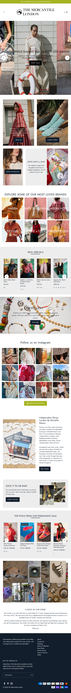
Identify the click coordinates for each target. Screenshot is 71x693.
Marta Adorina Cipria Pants (43, 281)
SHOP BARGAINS (12, 172)
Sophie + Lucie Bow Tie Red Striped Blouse (26, 281)
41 (65, 287)
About (39, 639)
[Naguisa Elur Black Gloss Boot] (60, 268)
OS (4, 287)
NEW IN (19, 140)
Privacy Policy (41, 650)
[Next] (67, 58)
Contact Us (40, 641)
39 (60, 287)
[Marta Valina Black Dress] (10, 268)
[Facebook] (4, 683)
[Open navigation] (4, 12)
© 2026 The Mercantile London (13, 687)
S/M (38, 287)
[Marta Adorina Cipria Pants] (44, 268)
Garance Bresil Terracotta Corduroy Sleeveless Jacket (60, 545)
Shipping (40, 644)
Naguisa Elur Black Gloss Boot (59, 281)
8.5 (40, 551)
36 (54, 287)
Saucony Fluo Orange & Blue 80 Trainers (43, 544)
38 (58, 287)
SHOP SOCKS (13, 499)
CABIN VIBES (52, 140)
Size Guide (40, 648)
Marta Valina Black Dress (9, 281)
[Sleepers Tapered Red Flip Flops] (27, 532)
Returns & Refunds (43, 646)
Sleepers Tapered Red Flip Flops (27, 544)
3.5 (38, 551)
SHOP (35, 63)
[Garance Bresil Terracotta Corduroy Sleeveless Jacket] (60, 532)
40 (63, 287)
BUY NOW (45, 469)
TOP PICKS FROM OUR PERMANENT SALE (35, 516)
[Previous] (3, 58)
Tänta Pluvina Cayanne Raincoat (9, 544)
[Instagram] (11, 683)
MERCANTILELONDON (36, 403)
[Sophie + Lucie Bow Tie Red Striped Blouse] (27, 268)
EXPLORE (35, 322)
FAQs (39, 655)
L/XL (41, 287)
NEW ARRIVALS (35, 252)
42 (6, 551)
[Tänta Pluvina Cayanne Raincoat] (10, 532)
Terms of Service (42, 653)
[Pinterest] (8, 683)
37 (56, 287)
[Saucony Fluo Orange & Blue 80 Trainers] (44, 532)
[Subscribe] (31, 675)
